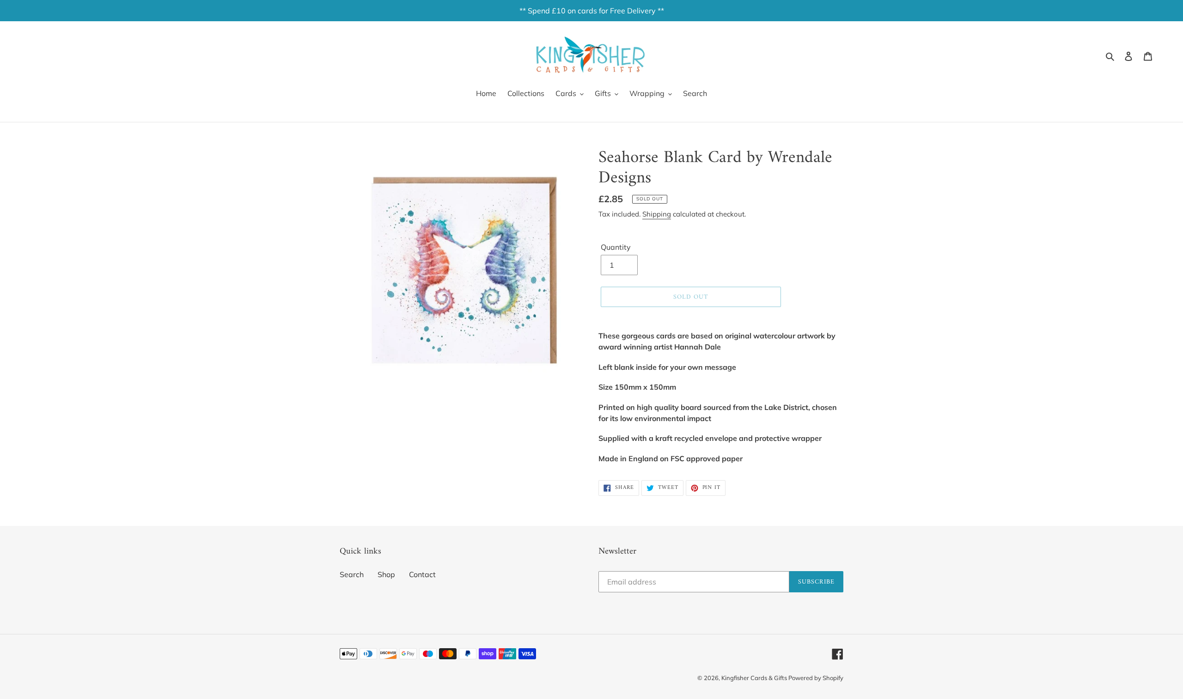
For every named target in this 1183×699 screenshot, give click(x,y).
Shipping (656, 214)
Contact (422, 574)
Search (352, 574)
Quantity (616, 247)
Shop (386, 574)
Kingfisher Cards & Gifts (754, 677)
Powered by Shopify (815, 677)
